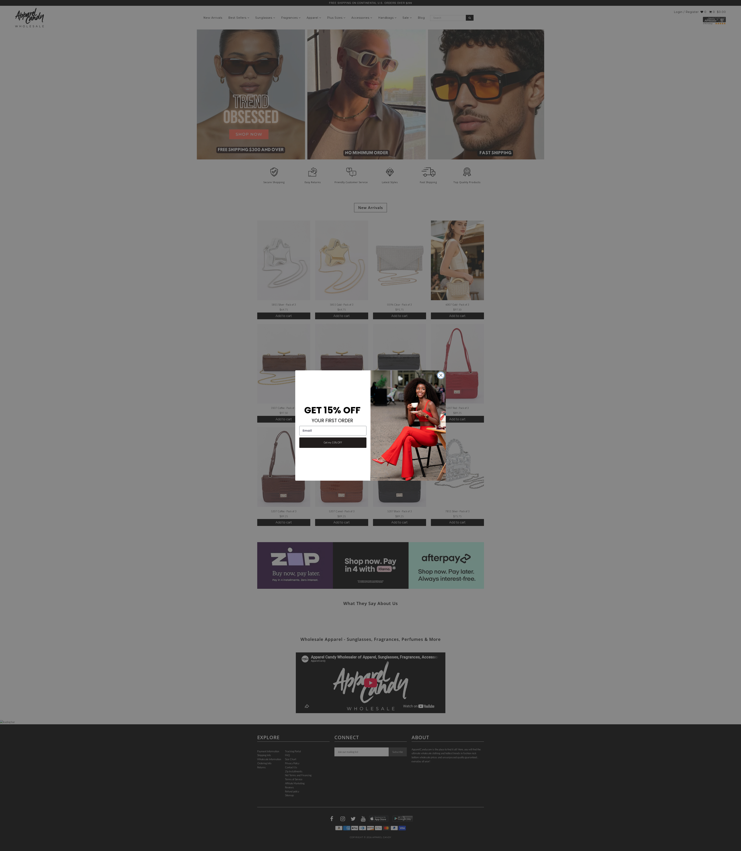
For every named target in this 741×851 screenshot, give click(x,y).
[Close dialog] (440, 375)
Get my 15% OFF (333, 442)
